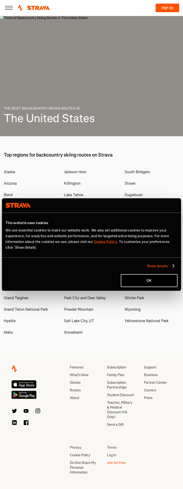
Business (151, 375)
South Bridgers (137, 171)
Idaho (8, 332)
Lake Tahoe (73, 194)
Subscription (116, 367)
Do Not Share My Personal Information (83, 467)
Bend (8, 194)
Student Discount (120, 395)
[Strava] (34, 8)
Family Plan (115, 375)
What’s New (79, 375)
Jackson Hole (75, 171)
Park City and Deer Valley (85, 297)
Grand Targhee (16, 297)
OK (149, 280)
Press (148, 397)
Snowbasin (73, 332)
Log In (111, 455)
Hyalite (9, 320)
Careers (150, 390)
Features (76, 367)
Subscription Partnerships (117, 385)
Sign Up (167, 7)
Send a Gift (115, 424)
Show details (157, 265)
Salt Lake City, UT (79, 320)
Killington (72, 183)
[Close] (9, 8)
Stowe (130, 183)
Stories (75, 382)
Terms (112, 447)
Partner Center (155, 382)
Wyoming (133, 309)
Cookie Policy (80, 455)
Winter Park (134, 297)
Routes (75, 390)
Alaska (9, 171)
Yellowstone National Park (146, 320)
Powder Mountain (78, 309)
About (74, 397)
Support (150, 367)
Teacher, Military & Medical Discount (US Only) (119, 409)
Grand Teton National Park (26, 309)
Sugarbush (134, 194)
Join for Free (116, 462)
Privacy (75, 447)
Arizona (10, 183)
